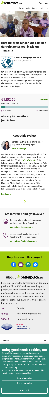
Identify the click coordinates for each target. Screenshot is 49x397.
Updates (44, 99)
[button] (13, 264)
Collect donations (32, 8)
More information (24, 378)
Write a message (19, 148)
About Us (44, 8)
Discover (21, 8)
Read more (6, 194)
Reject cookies (24, 383)
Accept (25, 390)
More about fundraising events (23, 241)
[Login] (46, 3)
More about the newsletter (21, 227)
